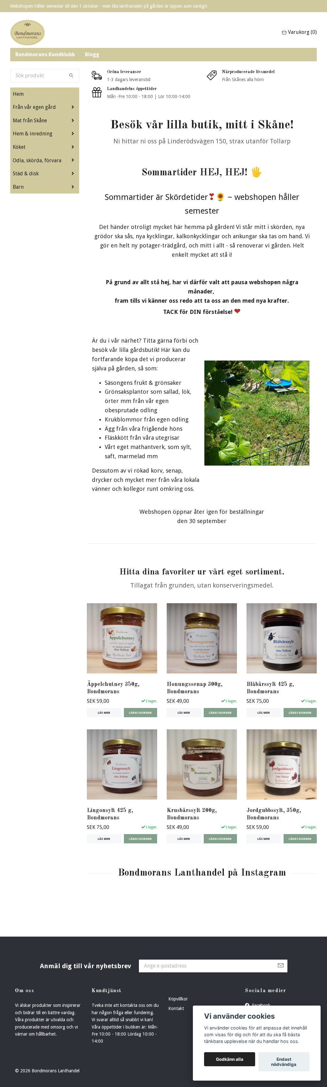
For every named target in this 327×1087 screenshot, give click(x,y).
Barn (18, 187)
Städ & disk (26, 174)
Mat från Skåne (30, 121)
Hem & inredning (32, 134)
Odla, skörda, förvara (37, 160)
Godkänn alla (229, 1059)
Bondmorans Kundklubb (45, 54)
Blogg (92, 54)
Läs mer (104, 712)
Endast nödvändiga (283, 1062)
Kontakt (176, 1008)
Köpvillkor (178, 998)
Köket (19, 147)
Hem (18, 94)
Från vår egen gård (34, 107)
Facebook (260, 1005)
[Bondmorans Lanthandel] (27, 32)
